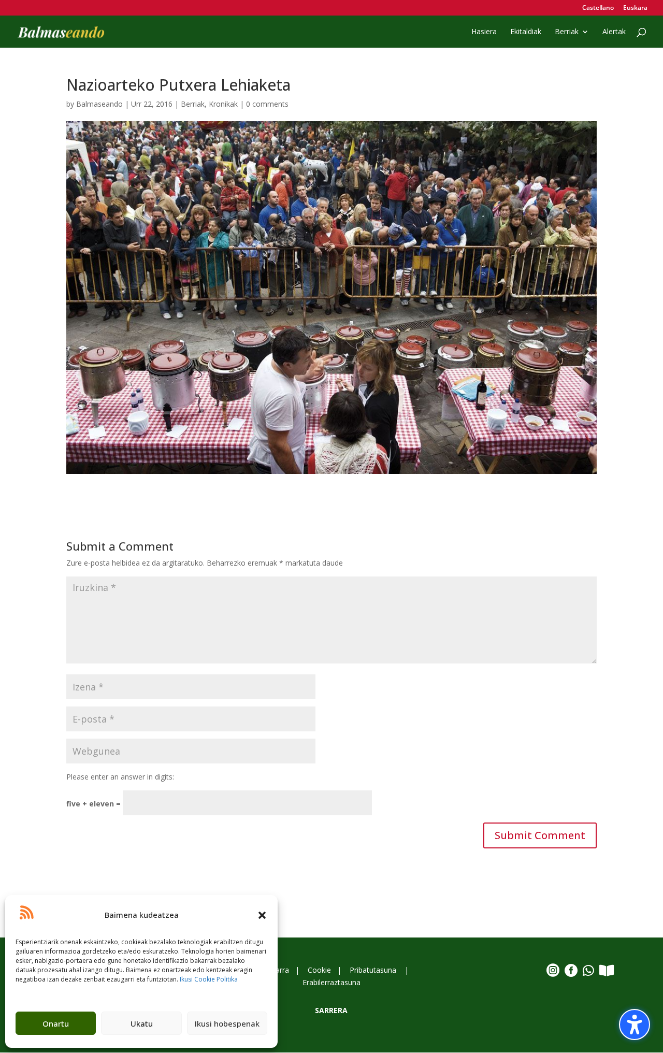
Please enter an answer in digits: (120, 777)
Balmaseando (99, 104)
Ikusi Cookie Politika (209, 979)
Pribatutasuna (374, 970)
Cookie (319, 970)
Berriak (193, 104)
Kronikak (223, 104)
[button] (262, 915)
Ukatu (142, 1023)
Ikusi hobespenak (227, 1023)
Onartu (55, 1023)
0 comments (267, 104)
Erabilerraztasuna (331, 982)
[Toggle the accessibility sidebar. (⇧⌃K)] (634, 1024)
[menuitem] (598, 10)
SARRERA (331, 1010)
